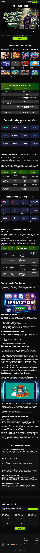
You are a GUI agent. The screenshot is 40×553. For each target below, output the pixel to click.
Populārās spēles (4, 49)
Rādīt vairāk (20, 528)
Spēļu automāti (34, 49)
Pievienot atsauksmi (33, 509)
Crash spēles (24, 49)
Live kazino (14, 49)
